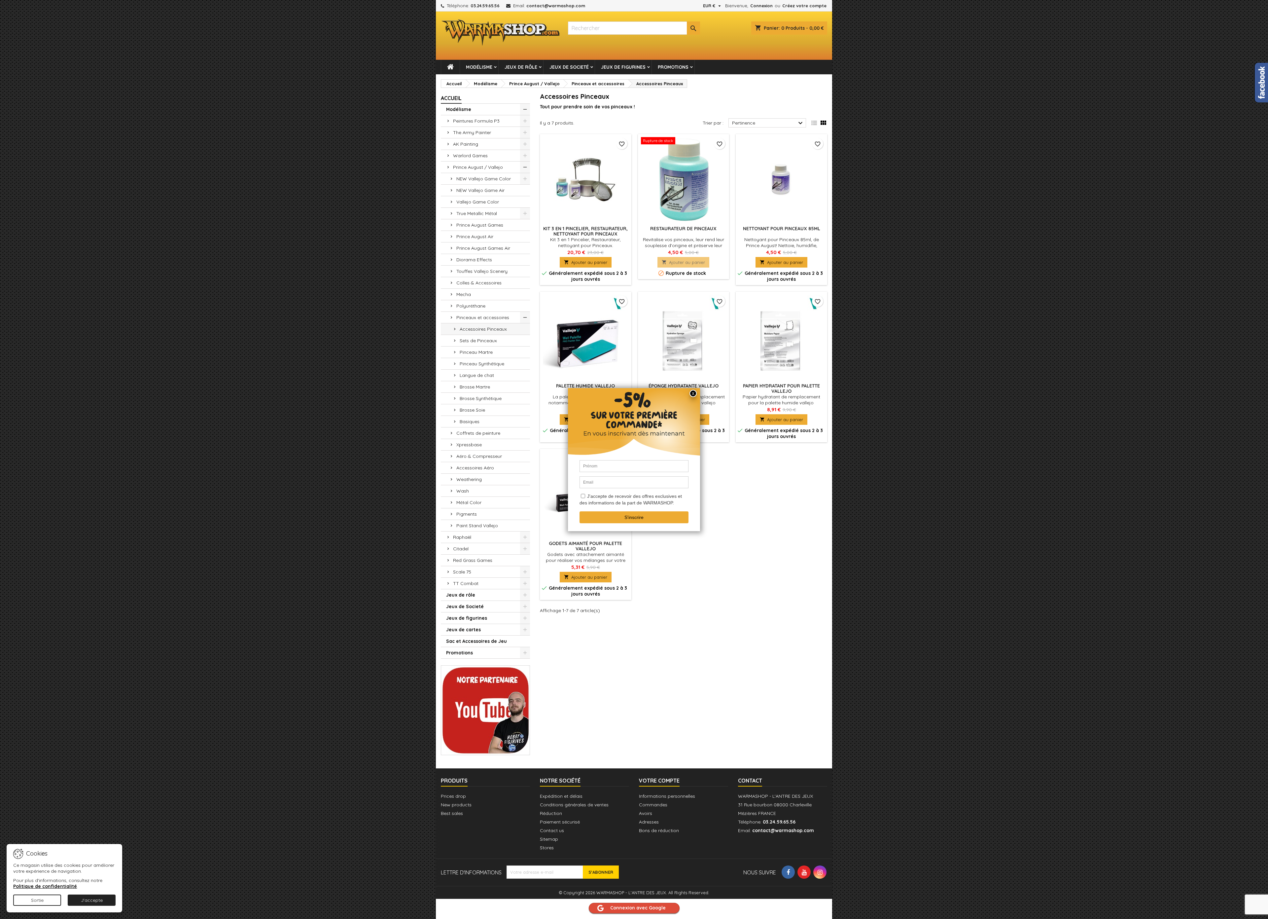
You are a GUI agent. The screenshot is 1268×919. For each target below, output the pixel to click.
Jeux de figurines (623, 67)
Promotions (673, 67)
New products (456, 805)
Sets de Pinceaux (478, 341)
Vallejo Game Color (477, 202)
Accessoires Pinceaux (483, 329)
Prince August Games (479, 225)
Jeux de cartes (463, 630)
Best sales (452, 813)
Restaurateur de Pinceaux (683, 229)
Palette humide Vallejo (585, 386)
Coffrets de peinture (478, 433)
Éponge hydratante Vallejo (684, 386)
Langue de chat (477, 375)
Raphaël (462, 537)
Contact (750, 780)
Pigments (466, 514)
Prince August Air (474, 236)
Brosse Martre (475, 387)
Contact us (552, 830)
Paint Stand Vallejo (477, 526)
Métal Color (468, 502)
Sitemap (549, 839)
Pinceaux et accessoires (482, 317)
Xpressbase (469, 445)
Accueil (451, 98)
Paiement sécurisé (560, 822)
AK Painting (465, 144)
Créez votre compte (804, 5)
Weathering (469, 479)
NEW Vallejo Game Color (483, 179)
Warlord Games (470, 156)
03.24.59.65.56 (485, 5)
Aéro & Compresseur (479, 456)
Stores (547, 848)
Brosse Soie (472, 410)
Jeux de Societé (569, 67)
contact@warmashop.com (555, 5)
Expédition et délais (561, 796)
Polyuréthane (470, 306)
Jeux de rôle (521, 67)
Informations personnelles (667, 796)
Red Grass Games (472, 560)
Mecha (463, 294)
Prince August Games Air (483, 248)
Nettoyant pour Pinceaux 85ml (781, 229)
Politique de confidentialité (45, 886)
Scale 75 (462, 572)
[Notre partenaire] (485, 710)
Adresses (649, 822)
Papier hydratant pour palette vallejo (781, 388)
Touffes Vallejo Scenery (482, 271)
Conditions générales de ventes (574, 805)
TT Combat (465, 583)
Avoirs (645, 813)
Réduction (551, 813)
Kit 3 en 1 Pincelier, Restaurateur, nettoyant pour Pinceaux (585, 231)
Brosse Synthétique (481, 398)
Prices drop (453, 796)
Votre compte (659, 780)
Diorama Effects (474, 260)
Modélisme (479, 67)
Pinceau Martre (476, 352)
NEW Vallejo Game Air (480, 190)
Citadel (461, 549)
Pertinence (768, 123)
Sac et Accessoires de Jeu (476, 641)
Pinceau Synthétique (482, 364)
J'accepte (92, 900)
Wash (462, 491)
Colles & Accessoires (479, 283)
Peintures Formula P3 (476, 121)
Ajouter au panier (585, 262)
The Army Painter (472, 132)
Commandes (653, 805)
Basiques (469, 421)
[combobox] (634, 28)
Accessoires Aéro (475, 468)
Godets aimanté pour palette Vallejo (585, 546)
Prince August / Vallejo (478, 167)
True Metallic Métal (476, 213)
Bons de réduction (659, 830)
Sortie (37, 900)
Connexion (761, 5)
